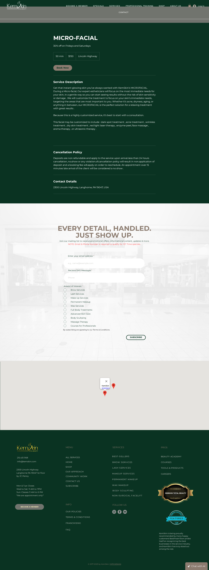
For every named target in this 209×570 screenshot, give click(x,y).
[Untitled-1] (125, 512)
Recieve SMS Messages (79, 270)
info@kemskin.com (26, 461)
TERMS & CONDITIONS (78, 517)
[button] (98, 6)
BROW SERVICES (122, 462)
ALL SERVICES (73, 457)
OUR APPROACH (75, 471)
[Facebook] (120, 512)
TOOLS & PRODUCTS (172, 468)
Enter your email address (80, 256)
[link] (62, 68)
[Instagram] (114, 512)
